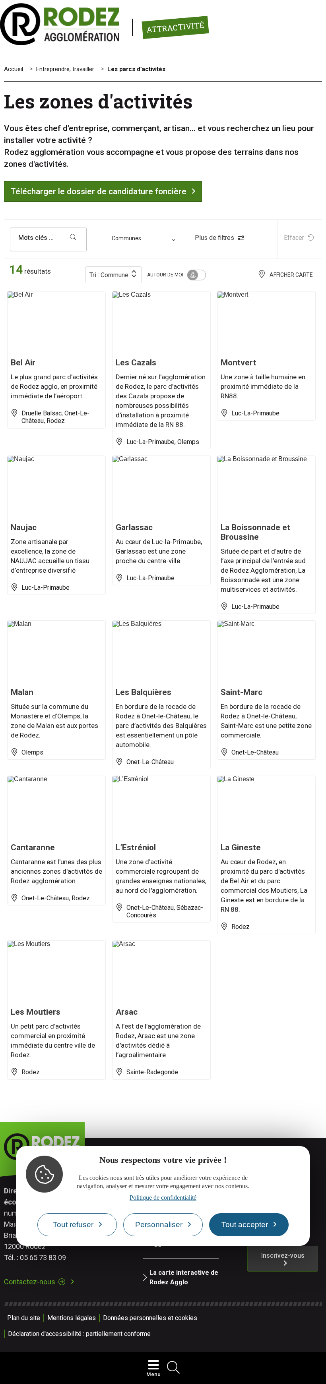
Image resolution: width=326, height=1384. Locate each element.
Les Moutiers (35, 1012)
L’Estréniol (136, 847)
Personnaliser (158, 1224)
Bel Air (23, 362)
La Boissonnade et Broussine (255, 532)
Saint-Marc (241, 692)
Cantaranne (33, 847)
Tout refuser (73, 1224)
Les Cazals (136, 362)
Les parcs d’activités (136, 69)
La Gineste (241, 847)
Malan (22, 692)
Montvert (238, 362)
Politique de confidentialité (163, 1197)
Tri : (108, 275)
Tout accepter (244, 1224)
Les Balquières (143, 692)
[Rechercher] (73, 238)
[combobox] (145, 239)
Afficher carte (291, 275)
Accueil (13, 69)
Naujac (24, 527)
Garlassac (134, 527)
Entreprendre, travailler (65, 69)
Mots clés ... (36, 238)
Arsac (127, 1012)
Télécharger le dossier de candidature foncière (98, 191)
